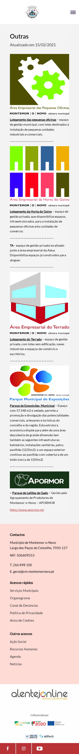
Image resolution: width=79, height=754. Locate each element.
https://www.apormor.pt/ (27, 510)
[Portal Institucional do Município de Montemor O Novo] (21, 12)
